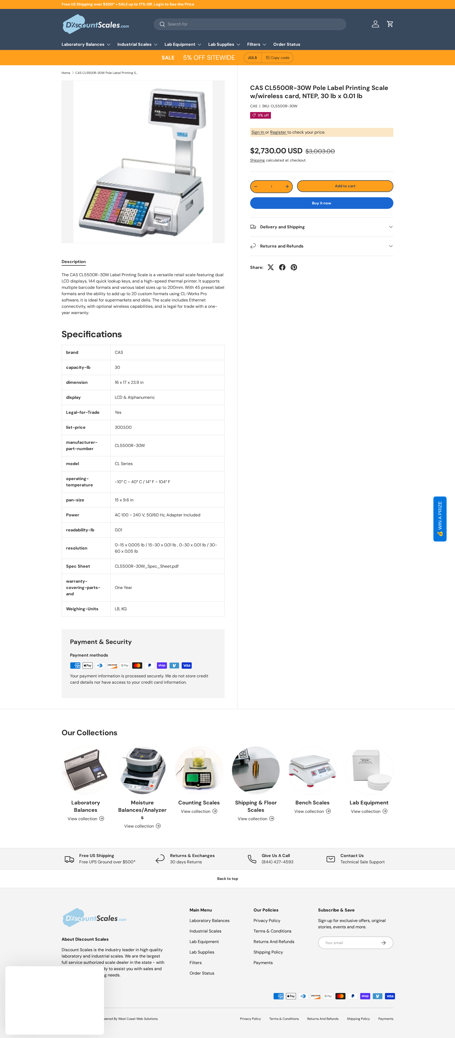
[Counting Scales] (199, 770)
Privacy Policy (267, 920)
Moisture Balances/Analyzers (142, 809)
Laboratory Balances (83, 44)
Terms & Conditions (272, 931)
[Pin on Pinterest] (294, 267)
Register (278, 132)
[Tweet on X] (270, 267)
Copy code (280, 57)
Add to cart (345, 185)
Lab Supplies (221, 44)
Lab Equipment (180, 44)
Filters (253, 44)
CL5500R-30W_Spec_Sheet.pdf (147, 566)
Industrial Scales (134, 44)
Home (66, 72)
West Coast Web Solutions (138, 1019)
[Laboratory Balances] (86, 770)
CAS (253, 105)
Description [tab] (74, 261)
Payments (263, 962)
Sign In (258, 132)
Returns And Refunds (274, 941)
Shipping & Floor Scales (256, 806)
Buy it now (321, 202)
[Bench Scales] (312, 770)
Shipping (257, 160)
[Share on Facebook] (282, 267)
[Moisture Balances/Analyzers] (142, 770)
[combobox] (250, 24)
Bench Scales (312, 802)
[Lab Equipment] (369, 770)
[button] (390, 24)
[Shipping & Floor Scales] (256, 770)
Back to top (227, 878)
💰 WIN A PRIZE (440, 519)
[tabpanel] (143, 294)
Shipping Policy (268, 952)
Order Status (286, 44)
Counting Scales (199, 802)
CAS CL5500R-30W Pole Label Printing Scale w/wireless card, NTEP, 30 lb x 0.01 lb (107, 72)
